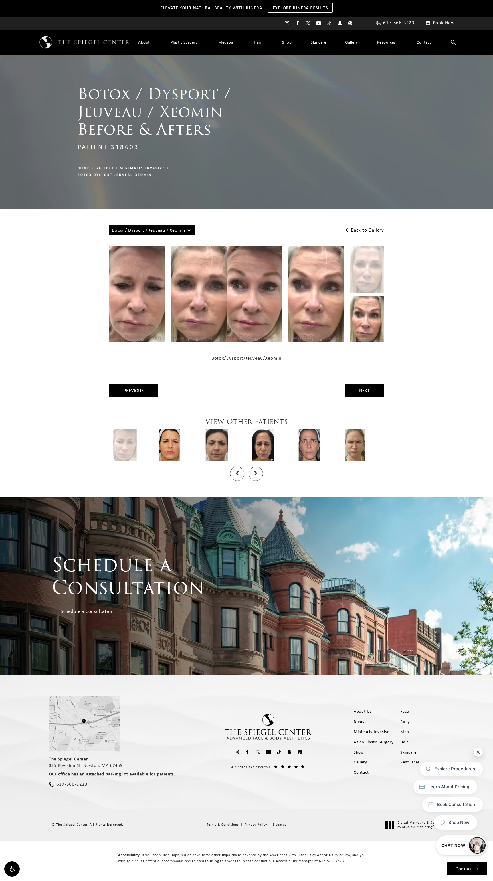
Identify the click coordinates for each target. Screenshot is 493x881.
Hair (257, 42)
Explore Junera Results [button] (300, 8)
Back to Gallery (366, 230)
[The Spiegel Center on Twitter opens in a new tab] (308, 23)
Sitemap (279, 824)
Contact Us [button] (467, 869)
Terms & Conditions (223, 824)
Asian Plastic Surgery (374, 742)
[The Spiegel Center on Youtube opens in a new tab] (318, 23)
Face (404, 711)
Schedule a (128, 576)
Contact (424, 42)
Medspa (225, 42)
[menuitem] (287, 23)
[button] (12, 869)
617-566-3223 (331, 860)
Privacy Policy (256, 824)
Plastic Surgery (184, 42)
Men (404, 731)
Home (84, 168)
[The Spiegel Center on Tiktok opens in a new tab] (329, 23)
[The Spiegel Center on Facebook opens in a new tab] (297, 23)
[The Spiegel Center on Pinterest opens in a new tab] (350, 23)
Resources (386, 42)
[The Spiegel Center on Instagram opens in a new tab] (287, 23)
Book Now (444, 22)
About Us (363, 711)
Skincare (318, 42)
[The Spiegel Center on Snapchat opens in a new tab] (340, 23)
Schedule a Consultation (87, 611)
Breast (360, 721)
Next (364, 390)
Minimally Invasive (142, 168)
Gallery (351, 42)
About (144, 42)
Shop (287, 42)
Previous (134, 390)
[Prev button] (237, 474)
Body (405, 721)
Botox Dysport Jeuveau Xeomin (115, 175)
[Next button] (256, 474)
